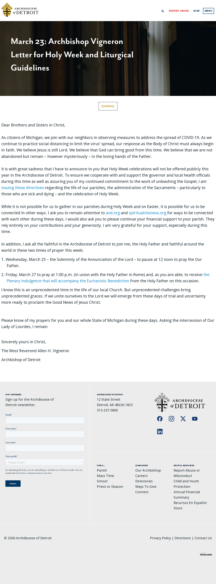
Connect (141, 492)
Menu (208, 10)
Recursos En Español (190, 502)
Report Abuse (179, 10)
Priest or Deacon (110, 486)
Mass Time (105, 475)
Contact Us (203, 538)
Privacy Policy (160, 538)
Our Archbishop (148, 470)
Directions (183, 538)
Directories (144, 481)
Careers (141, 475)
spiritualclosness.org (148, 212)
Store (178, 508)
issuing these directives (22, 187)
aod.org (113, 212)
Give (196, 10)
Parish (102, 470)
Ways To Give (145, 486)
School (102, 481)
